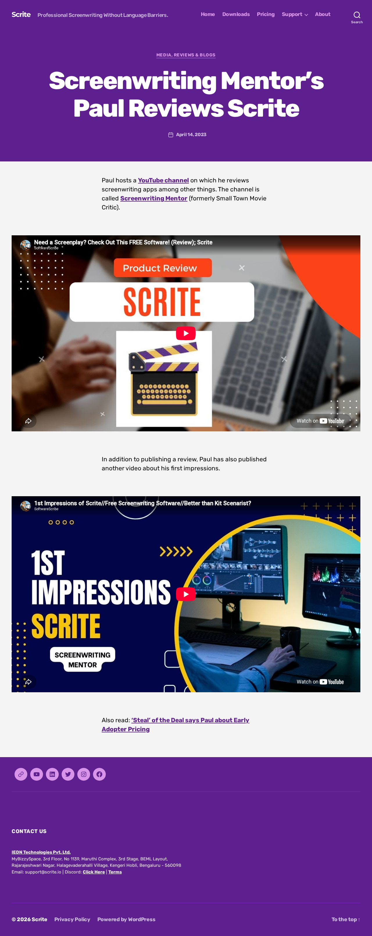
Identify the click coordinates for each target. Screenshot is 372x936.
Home (208, 14)
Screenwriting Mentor (153, 198)
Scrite (21, 14)
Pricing (266, 14)
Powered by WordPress (126, 919)
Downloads (236, 14)
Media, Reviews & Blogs (186, 55)
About (322, 14)
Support (292, 14)
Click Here (94, 872)
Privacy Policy (72, 919)
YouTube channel (163, 180)
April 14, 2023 (191, 134)
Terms (115, 872)
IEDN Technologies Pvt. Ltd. (41, 852)
